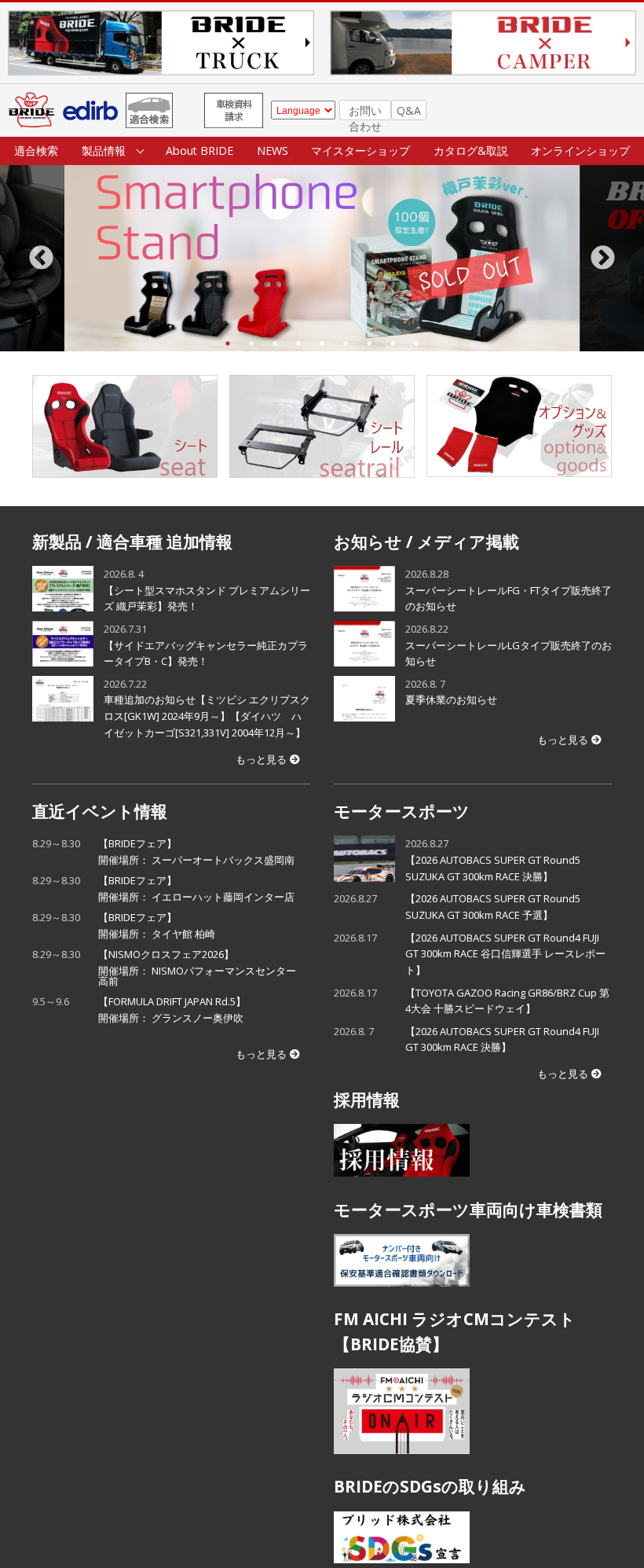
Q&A (409, 110)
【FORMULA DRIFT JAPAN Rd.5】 (177, 1009)
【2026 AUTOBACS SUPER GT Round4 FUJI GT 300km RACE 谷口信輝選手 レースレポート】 (505, 954)
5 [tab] (322, 343)
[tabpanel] (322, 258)
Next (603, 258)
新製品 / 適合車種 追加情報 (132, 542)
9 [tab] (416, 343)
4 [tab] (298, 343)
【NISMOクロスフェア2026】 (197, 967)
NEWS (272, 150)
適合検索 (36, 150)
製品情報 (104, 150)
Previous (41, 258)
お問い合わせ (365, 111)
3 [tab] (275, 343)
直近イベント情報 (99, 811)
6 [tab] (345, 343)
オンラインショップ (580, 150)
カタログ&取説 (471, 150)
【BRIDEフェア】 (196, 851)
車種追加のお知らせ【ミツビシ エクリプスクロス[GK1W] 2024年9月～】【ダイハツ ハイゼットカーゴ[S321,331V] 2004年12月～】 (207, 715)
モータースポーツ (402, 811)
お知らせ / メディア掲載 (426, 542)
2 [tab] (251, 343)
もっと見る (261, 759)
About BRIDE (199, 150)
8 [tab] (393, 343)
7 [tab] (369, 343)
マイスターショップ (360, 150)
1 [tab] (228, 343)
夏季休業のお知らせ (451, 699)
